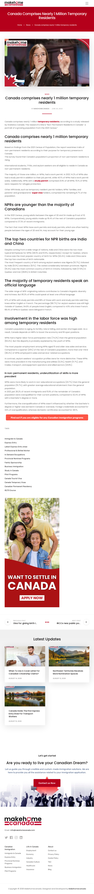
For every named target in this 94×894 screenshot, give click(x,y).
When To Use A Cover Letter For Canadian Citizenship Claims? (24, 672)
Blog (49, 869)
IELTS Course (10, 490)
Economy (30, 854)
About (50, 847)
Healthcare (30, 866)
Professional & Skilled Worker (17, 451)
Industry (29, 858)
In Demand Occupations (15, 455)
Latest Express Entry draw (16, 447)
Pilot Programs (11, 474)
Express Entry (11, 443)
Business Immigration (14, 466)
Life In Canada (32, 847)
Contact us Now (47, 783)
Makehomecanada (41, 108)
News (47, 94)
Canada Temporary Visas (15, 482)
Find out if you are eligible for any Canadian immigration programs (47, 417)
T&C (49, 862)
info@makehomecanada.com (22, 830)
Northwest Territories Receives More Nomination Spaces (68, 672)
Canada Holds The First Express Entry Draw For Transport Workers (24, 713)
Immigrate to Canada (14, 439)
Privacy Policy (53, 854)
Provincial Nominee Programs (17, 458)
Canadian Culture (33, 862)
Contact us (52, 850)
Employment (31, 850)
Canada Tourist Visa (13, 478)
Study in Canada (12, 470)
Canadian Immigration (10, 848)
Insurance (30, 869)
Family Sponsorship (13, 462)
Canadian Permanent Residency (18, 486)
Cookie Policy (53, 858)
